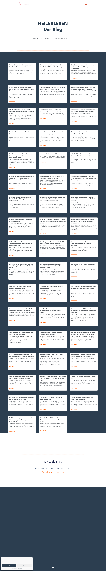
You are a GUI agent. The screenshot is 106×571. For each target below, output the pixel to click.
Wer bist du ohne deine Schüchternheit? (52, 154)
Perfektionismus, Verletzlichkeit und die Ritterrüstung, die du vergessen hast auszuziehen (21, 419)
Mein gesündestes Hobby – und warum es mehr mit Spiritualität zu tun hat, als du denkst (83, 310)
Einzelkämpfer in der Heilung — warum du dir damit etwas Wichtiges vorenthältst (83, 66)
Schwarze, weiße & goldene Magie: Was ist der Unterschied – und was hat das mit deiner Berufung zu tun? (52, 199)
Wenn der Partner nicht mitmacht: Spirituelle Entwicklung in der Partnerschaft (20, 199)
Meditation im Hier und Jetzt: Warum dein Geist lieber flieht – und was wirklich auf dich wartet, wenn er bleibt (83, 89)
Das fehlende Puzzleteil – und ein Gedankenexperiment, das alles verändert (81, 243)
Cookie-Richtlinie (14, 568)
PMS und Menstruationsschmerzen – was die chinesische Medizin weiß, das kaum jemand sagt (21, 243)
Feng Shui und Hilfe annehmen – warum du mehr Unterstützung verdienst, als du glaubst (53, 221)
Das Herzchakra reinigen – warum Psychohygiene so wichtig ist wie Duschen (51, 310)
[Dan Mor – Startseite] (24, 3)
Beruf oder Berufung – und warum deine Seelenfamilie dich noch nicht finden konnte (83, 288)
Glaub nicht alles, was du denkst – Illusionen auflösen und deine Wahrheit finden (21, 111)
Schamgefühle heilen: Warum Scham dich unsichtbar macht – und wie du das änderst (83, 199)
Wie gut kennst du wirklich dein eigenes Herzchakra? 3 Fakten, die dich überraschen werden (21, 178)
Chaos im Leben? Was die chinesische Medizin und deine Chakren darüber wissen (52, 419)
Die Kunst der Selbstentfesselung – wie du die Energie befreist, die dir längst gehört (21, 266)
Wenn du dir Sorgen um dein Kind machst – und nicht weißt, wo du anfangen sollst (50, 266)
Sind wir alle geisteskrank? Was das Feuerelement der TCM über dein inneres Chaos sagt (84, 178)
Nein (24, 565)
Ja (9, 565)
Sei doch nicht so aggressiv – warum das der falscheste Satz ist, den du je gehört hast (53, 378)
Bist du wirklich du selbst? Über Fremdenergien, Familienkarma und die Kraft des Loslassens (21, 155)
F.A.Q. (53, 570)
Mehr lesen (12, 77)
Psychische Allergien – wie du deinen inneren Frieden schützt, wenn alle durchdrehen (82, 221)
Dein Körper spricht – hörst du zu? (50, 109)
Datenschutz (19, 568)
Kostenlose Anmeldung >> (53, 472)
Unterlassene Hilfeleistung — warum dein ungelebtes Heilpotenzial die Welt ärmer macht (21, 89)
